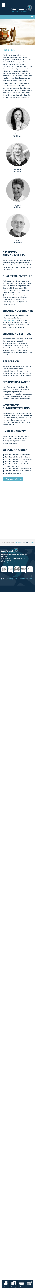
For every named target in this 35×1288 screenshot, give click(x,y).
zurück (32, 542)
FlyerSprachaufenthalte (14, 479)
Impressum (10, 578)
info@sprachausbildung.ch (12, 562)
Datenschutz (22, 578)
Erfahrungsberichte (10, 320)
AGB (16, 578)
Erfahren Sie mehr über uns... (9, 580)
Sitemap (29, 578)
